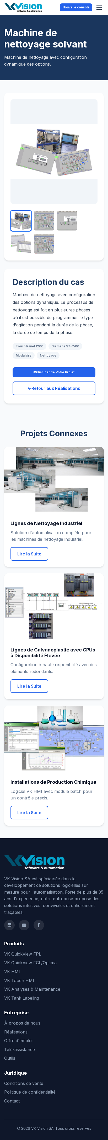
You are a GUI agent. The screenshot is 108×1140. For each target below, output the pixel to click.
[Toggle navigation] (99, 7)
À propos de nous (22, 1023)
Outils (9, 1058)
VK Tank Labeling (21, 998)
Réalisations (16, 1032)
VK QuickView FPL (22, 954)
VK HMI (12, 971)
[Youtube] (24, 925)
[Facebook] (39, 925)
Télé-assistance (19, 1049)
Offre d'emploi (18, 1040)
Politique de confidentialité (30, 1092)
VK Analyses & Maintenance (32, 989)
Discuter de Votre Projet (55, 372)
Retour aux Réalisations (55, 388)
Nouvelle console (76, 7)
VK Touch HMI (19, 980)
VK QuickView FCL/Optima (30, 962)
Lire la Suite (29, 553)
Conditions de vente (23, 1083)
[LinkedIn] (9, 925)
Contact (12, 1101)
